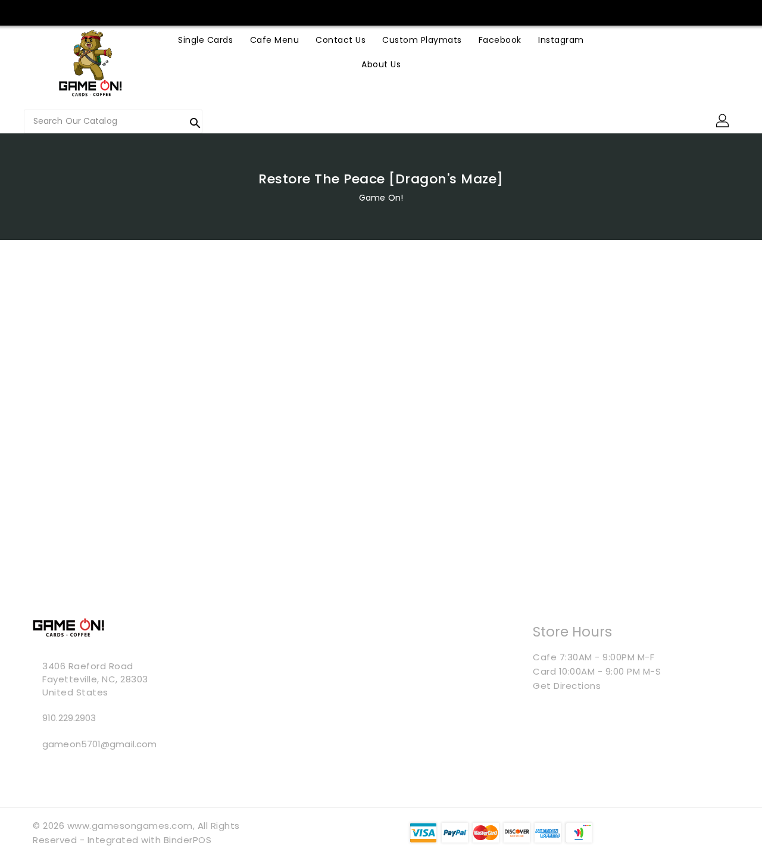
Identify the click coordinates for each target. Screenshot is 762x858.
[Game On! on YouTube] (253, 12)
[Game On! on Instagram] (230, 12)
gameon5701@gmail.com (99, 744)
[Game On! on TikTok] (298, 12)
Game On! (381, 198)
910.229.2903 (69, 718)
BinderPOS (188, 840)
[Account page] (723, 121)
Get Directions (567, 685)
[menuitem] (205, 39)
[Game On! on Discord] (276, 12)
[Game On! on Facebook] (208, 12)
